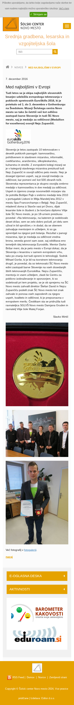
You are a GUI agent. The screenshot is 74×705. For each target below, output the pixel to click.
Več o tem (64, 8)
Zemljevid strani (58, 677)
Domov (31, 677)
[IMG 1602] (37, 364)
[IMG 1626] (37, 502)
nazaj (9, 556)
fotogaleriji (30, 549)
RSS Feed (18, 677)
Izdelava (35, 698)
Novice (18, 67)
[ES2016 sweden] (18, 136)
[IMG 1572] (37, 433)
